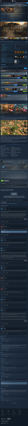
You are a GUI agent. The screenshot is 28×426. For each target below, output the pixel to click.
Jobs (8, 412)
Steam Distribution (3, 414)
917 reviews (6, 308)
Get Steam (20, 411)
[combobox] (21, 2)
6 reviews (3, 287)
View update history (3, 59)
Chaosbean (3, 275)
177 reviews (6, 266)
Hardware (9, 413)
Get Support (20, 413)
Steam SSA (2, 412)
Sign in (1, 41)
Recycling (9, 414)
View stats (2, 58)
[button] (1, 3)
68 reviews (6, 207)
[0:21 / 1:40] (14, 29)
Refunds (13, 415)
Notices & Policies (14, 413)
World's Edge (5, 54)
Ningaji (3, 224)
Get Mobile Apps (20, 412)
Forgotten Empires (11, 54)
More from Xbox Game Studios (7, 161)
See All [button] (25, 100)
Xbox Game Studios (12, 19)
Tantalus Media (7, 54)
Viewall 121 (25, 52)
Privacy (13, 411)
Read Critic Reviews (6, 181)
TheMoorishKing (4, 297)
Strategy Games (4, 4)
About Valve (9, 411)
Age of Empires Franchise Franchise (9, 4)
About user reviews (7, 190)
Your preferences (11, 190)
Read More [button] (25, 260)
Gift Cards (2, 415)
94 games (3, 308)
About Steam (2, 411)
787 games (3, 207)
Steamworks (2, 413)
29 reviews (3, 276)
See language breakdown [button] (3, 190)
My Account (20, 414)
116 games (3, 238)
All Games (1, 4)
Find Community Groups (3, 62)
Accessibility (14, 412)
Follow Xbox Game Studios (6, 165)
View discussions (3, 61)
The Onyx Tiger (4, 206)
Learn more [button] (25, 68)
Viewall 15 (25, 57)
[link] (20, 85)
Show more (9, 74)
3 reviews (6, 238)
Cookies (13, 414)
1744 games (3, 266)
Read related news (3, 60)
